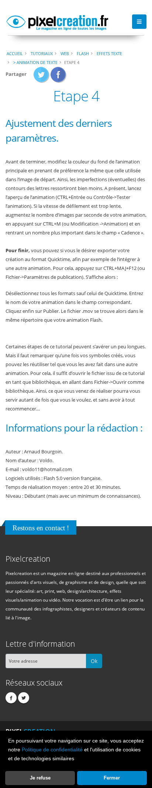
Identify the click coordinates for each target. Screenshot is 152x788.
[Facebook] (11, 697)
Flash (83, 53)
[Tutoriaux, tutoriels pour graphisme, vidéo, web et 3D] (57, 21)
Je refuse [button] (40, 778)
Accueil (15, 53)
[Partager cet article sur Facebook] (58, 77)
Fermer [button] (112, 778)
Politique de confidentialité (52, 750)
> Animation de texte (35, 62)
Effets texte (109, 53)
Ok (94, 660)
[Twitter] (23, 697)
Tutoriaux (42, 53)
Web (65, 53)
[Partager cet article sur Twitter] (41, 77)
